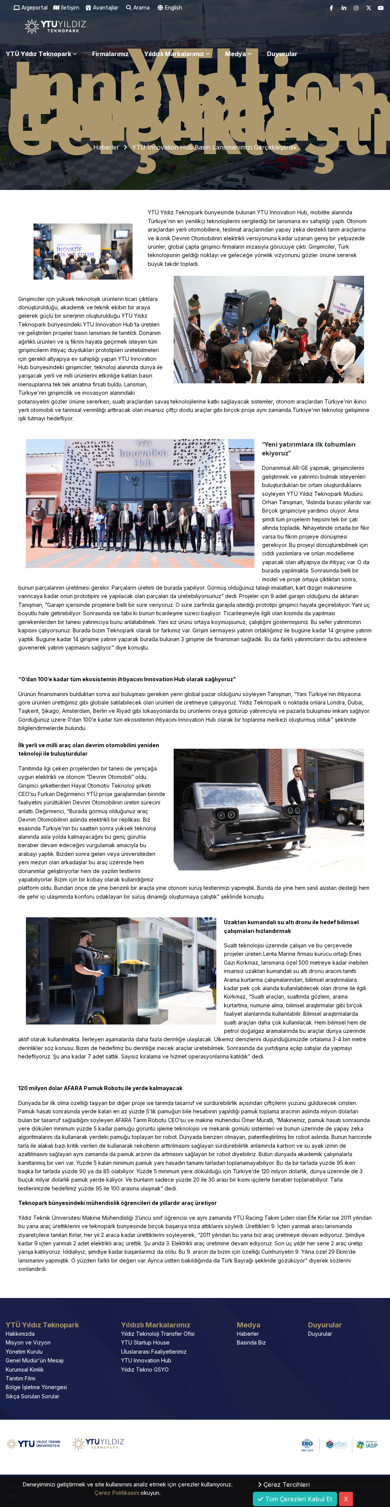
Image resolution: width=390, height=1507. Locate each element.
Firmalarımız (110, 54)
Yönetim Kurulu (24, 1351)
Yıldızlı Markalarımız (174, 54)
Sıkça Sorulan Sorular (32, 1396)
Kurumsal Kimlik (25, 1369)
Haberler (106, 147)
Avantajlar (105, 8)
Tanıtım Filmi (20, 1378)
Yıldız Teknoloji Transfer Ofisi (158, 1333)
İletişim (69, 8)
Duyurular (282, 54)
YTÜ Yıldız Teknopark (38, 54)
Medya (235, 54)
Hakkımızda (20, 1333)
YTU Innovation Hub (146, 1360)
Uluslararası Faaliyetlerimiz (154, 1351)
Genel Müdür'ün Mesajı (35, 1360)
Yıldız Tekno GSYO (145, 1369)
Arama (141, 8)
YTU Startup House (145, 1342)
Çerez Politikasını (116, 1492)
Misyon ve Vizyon (28, 1342)
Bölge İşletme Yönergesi (36, 1387)
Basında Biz (251, 1342)
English (173, 8)
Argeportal (34, 8)
